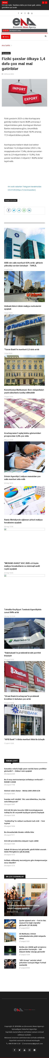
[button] (43, 2)
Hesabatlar (6, 53)
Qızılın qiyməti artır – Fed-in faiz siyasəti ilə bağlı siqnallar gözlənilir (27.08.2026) (32, 923)
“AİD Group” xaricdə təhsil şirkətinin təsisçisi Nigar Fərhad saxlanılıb (32, 962)
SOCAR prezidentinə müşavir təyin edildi (21, 841)
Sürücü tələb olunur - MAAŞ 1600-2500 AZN (22, 791)
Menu (6, 37)
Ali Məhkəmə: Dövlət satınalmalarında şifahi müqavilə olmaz (32, 936)
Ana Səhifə (6, 45)
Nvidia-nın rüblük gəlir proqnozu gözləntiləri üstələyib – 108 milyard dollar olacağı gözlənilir (32, 949)
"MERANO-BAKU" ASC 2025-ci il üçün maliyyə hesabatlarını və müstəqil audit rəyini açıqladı (22, 566)
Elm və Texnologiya (14, 900)
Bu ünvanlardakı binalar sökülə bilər (19, 832)
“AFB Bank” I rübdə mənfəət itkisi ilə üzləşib (24, 739)
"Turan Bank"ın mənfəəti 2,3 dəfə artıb (21, 349)
